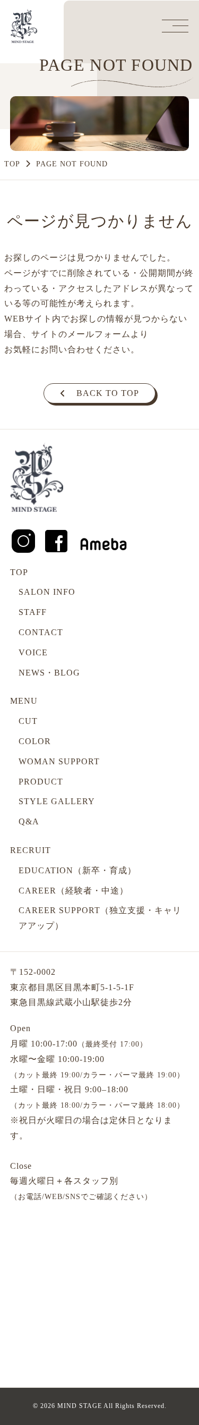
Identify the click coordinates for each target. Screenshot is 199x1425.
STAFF (33, 612)
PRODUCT (41, 781)
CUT (28, 721)
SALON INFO (47, 591)
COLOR (35, 741)
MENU (24, 700)
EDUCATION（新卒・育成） (77, 870)
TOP (12, 164)
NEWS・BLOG (49, 672)
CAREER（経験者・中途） (73, 890)
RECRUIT (30, 850)
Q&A (29, 821)
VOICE (33, 652)
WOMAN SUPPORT (59, 761)
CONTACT (41, 632)
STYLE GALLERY (57, 801)
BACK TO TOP (107, 393)
